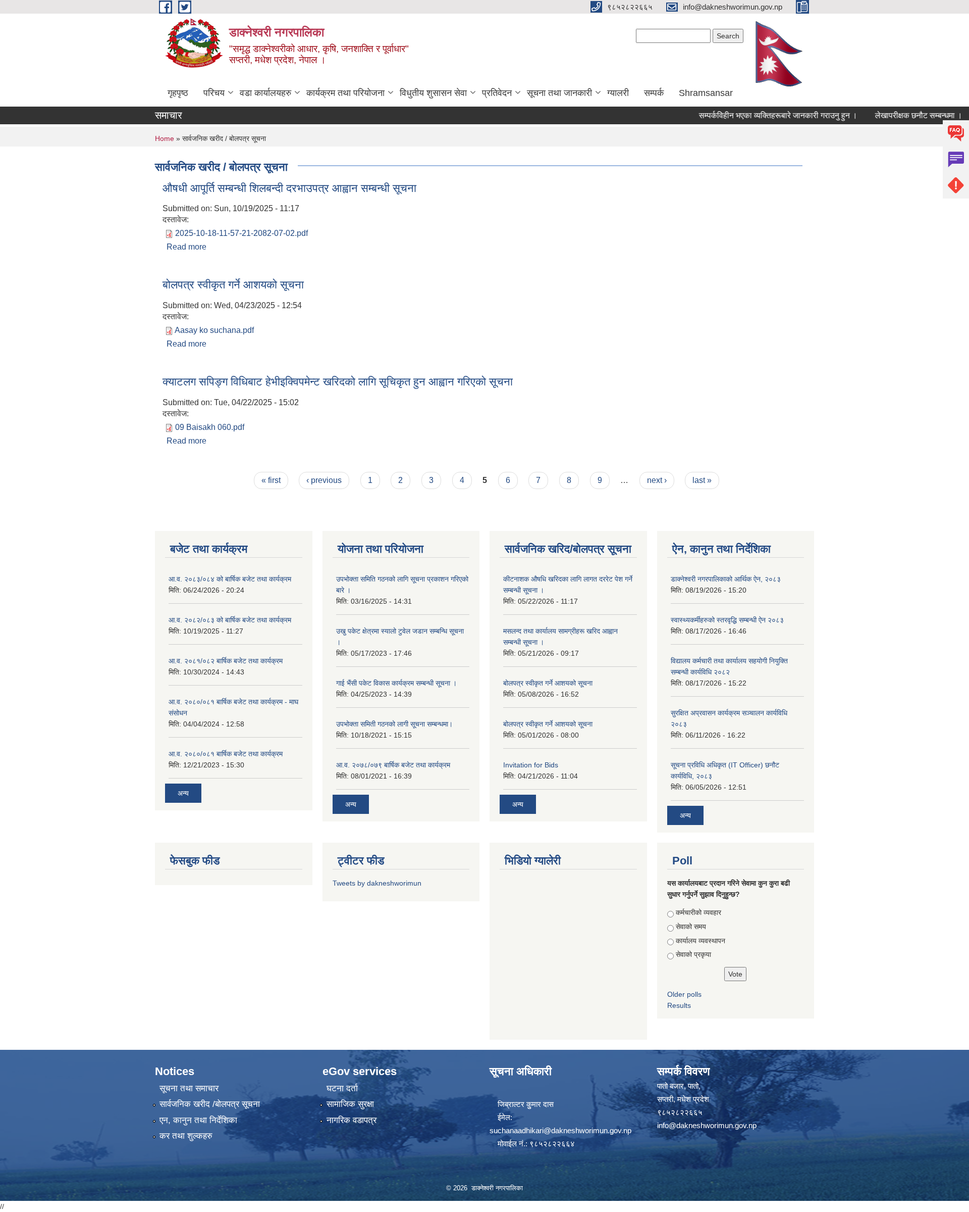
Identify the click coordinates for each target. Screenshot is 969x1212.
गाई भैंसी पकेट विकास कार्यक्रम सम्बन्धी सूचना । (396, 683)
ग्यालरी (618, 93)
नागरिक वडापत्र (351, 1120)
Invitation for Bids (530, 765)
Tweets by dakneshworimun (377, 883)
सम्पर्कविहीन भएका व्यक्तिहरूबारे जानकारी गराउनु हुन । (759, 115)
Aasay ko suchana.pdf (214, 330)
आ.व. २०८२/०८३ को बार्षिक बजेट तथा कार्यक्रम (230, 620)
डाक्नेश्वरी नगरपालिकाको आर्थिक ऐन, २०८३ (726, 579)
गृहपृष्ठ (178, 93)
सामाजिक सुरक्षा (350, 1104)
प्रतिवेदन (497, 93)
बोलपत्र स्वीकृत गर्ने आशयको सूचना (233, 284)
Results (679, 1005)
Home (164, 138)
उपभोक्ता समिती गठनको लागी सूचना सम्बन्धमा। (394, 724)
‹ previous (324, 480)
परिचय (214, 93)
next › (657, 480)
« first (271, 480)
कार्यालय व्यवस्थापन (700, 941)
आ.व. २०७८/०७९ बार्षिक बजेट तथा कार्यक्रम (393, 765)
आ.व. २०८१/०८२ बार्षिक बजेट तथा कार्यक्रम (226, 661)
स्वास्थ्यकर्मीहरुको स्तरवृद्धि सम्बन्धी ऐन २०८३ (727, 620)
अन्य (183, 793)
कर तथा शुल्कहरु (185, 1136)
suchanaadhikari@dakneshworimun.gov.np (560, 1130)
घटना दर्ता (342, 1088)
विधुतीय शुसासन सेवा (433, 93)
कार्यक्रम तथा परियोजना (345, 93)
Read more (186, 247)
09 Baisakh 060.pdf (209, 427)
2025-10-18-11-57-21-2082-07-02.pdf (241, 233)
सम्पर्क (654, 93)
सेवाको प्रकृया (693, 954)
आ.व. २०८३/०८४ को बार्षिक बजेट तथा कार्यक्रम (230, 579)
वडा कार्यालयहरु (265, 93)
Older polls (684, 994)
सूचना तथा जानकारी (559, 93)
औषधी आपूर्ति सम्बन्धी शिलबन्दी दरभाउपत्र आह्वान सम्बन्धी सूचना (289, 188)
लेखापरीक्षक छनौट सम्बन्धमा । (900, 115)
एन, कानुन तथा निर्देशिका (198, 1120)
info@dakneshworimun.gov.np (707, 1125)
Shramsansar (706, 93)
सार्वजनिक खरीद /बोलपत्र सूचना (209, 1104)
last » (702, 480)
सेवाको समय (691, 927)
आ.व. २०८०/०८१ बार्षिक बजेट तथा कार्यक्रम (226, 754)
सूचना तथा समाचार (189, 1088)
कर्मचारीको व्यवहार (698, 912)
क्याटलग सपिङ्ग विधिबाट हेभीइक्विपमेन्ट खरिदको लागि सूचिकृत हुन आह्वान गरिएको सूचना (338, 381)
